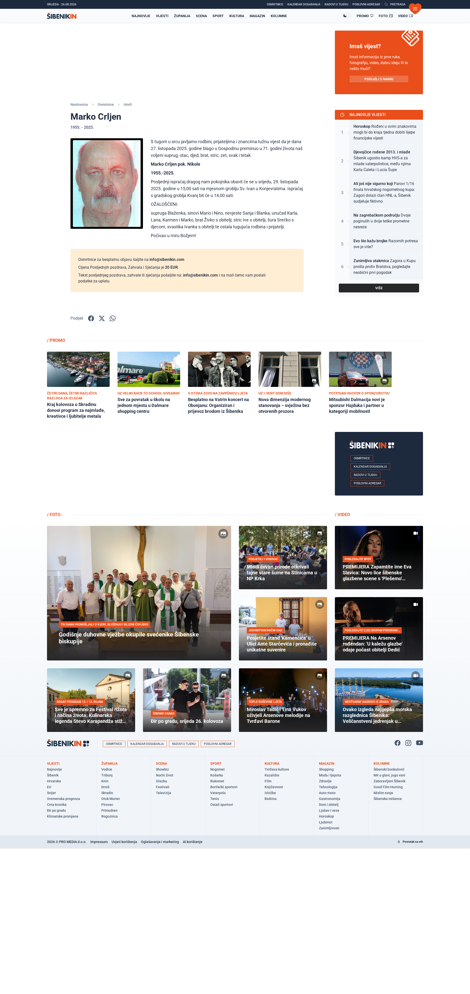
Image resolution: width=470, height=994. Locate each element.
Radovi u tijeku (365, 475)
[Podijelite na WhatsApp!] (113, 318)
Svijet (51, 793)
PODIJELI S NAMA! (379, 79)
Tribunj (107, 775)
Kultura (236, 16)
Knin (104, 781)
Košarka (216, 775)
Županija (182, 16)
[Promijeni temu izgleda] (347, 15)
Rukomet (217, 781)
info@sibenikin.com (167, 259)
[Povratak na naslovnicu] (61, 16)
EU (49, 787)
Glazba (161, 781)
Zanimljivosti (329, 828)
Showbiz (162, 769)
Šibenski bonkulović (389, 769)
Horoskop (326, 816)
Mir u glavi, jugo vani (389, 775)
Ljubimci (325, 822)
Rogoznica (109, 816)
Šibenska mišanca (388, 799)
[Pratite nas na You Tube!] (419, 743)
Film (268, 781)
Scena (201, 16)
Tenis (214, 799)
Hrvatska (54, 781)
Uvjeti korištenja (124, 842)
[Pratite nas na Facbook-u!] (397, 743)
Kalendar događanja (370, 466)
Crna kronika (57, 805)
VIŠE (379, 288)
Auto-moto (327, 793)
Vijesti (162, 16)
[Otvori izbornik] (415, 9)
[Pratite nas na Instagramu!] (408, 743)
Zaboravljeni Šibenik (389, 781)
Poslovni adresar (367, 483)
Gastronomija (329, 799)
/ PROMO (56, 340)
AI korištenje (192, 842)
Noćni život (164, 775)
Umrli (128, 104)
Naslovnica (79, 104)
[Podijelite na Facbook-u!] (91, 318)
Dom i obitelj (329, 805)
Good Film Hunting (388, 787)
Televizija (163, 793)
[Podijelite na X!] (102, 318)
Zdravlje (325, 781)
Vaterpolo (218, 793)
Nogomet (217, 769)
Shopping (326, 769)
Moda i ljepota (330, 775)
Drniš (105, 787)
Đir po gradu (56, 810)
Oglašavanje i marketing (160, 842)
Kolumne (279, 16)
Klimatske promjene (62, 816)
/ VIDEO (342, 514)
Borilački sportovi (223, 787)
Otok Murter (110, 799)
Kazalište (272, 775)
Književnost (274, 787)
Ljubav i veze (329, 810)
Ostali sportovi (221, 805)
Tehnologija (328, 787)
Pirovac (107, 805)
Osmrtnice (106, 104)
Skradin (107, 793)
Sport (218, 16)
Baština (271, 799)
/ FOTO (53, 514)
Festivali (162, 787)
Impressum (99, 842)
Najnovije (141, 16)
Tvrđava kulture (277, 769)
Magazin (257, 16)
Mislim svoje (383, 793)
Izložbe (270, 793)
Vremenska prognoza (63, 799)
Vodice (106, 769)
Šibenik (53, 775)
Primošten (109, 810)
